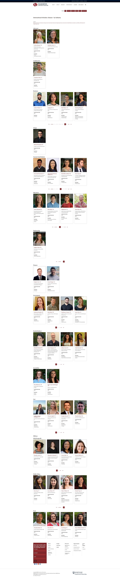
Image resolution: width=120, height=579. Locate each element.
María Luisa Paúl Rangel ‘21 (53, 385)
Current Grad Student (49, 22)
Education (54, 22)
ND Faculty (75, 545)
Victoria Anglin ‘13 (51, 416)
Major (76, 10)
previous (52, 124)
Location (69, 10)
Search (85, 5)
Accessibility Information (36, 575)
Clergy (45, 22)
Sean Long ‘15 (78, 173)
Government (65, 22)
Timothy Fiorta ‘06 (79, 416)
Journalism (73, 22)
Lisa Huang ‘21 (64, 527)
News (83, 547)
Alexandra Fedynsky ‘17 (52, 455)
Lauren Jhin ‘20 (64, 455)
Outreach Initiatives (51, 548)
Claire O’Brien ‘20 (65, 490)
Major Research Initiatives (67, 546)
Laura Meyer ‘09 (51, 490)
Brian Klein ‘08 (78, 209)
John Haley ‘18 (51, 209)
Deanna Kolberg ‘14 (79, 455)
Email (35, 556)
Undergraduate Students (67, 553)
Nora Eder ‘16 (50, 527)
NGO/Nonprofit (82, 22)
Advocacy (34, 22)
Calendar (75, 4)
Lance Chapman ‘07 (52, 347)
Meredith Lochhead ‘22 (66, 173)
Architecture (38, 22)
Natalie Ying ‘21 (78, 490)
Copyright (34, 572)
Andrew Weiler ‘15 (38, 107)
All (65, 10)
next (68, 124)
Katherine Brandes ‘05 (38, 312)
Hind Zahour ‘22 (64, 107)
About (53, 4)
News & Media (81, 4)
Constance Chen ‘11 (38, 77)
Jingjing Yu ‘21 (51, 107)
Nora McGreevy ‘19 (38, 384)
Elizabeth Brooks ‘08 (38, 347)
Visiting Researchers (77, 547)
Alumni (58, 547)
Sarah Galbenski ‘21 (38, 209)
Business (42, 22)
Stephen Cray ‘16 (37, 281)
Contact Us (44, 574)
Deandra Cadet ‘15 (37, 455)
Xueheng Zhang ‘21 (79, 107)
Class (80, 10)
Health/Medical (69, 22)
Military (79, 22)
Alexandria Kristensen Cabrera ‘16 (52, 174)
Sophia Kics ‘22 (64, 209)
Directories (58, 545)
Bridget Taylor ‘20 (37, 247)
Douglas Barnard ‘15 (65, 416)
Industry (73, 10)
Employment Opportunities (50, 553)
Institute (49, 545)
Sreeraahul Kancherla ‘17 (39, 173)
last (71, 124)
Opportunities (69, 4)
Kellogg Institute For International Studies (39, 573)
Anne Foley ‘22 (78, 312)
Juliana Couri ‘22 (64, 347)
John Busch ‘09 (51, 312)
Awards (49, 550)
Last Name (36, 552)
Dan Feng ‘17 (36, 490)
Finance (61, 22)
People (58, 4)
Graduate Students (68, 551)
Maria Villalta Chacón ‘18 (80, 527)
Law (76, 22)
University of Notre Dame (42, 572)
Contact (49, 547)
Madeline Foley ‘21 (51, 45)
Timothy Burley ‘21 (38, 527)
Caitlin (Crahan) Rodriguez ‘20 (37, 416)
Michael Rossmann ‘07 (38, 144)
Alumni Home (84, 10)
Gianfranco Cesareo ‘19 (66, 312)
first (49, 124)
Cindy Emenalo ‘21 (79, 347)
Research (62, 4)
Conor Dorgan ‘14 (51, 281)
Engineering (58, 22)
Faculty (66, 549)
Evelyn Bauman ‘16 (38, 45)
